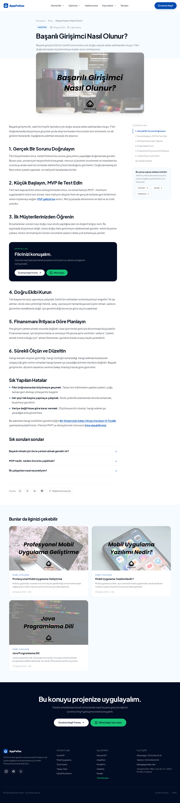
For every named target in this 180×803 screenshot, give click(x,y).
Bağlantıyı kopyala (61, 491)
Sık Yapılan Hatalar (143, 161)
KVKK (174, 793)
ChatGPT (142, 188)
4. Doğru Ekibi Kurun (144, 146)
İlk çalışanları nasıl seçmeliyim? (63, 470)
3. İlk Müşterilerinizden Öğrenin (149, 141)
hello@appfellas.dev (146, 764)
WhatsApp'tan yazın (110, 722)
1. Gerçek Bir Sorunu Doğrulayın (150, 131)
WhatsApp (59, 272)
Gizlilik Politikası (162, 793)
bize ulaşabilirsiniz (95, 425)
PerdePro (101, 764)
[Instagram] (6, 771)
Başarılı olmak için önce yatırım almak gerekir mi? (63, 451)
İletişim (124, 5)
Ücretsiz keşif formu (28, 272)
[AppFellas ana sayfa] (14, 5)
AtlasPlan (101, 760)
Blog (50, 20)
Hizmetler (56, 5)
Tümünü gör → (104, 778)
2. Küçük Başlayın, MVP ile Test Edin (151, 136)
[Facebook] (13, 771)
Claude (157, 188)
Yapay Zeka (62, 769)
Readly (100, 773)
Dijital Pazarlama (64, 773)
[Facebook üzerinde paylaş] (42, 491)
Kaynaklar (107, 5)
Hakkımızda (91, 5)
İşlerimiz (73, 5)
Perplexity (142, 194)
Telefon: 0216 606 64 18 (148, 760)
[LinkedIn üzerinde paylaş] (35, 491)
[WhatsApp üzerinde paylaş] (20, 491)
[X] (21, 771)
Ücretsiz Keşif (165, 5)
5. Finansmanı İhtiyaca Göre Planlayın (152, 151)
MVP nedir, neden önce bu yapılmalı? (63, 461)
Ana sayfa (40, 20)
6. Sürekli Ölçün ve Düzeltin (147, 156)
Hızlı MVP (61, 755)
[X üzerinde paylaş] (27, 491)
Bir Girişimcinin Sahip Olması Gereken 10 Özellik (88, 420)
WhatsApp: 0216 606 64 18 (149, 755)
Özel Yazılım (62, 764)
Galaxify (100, 769)
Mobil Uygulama (64, 760)
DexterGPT (102, 755)
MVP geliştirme (46, 199)
